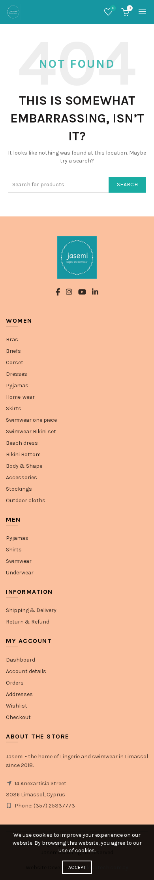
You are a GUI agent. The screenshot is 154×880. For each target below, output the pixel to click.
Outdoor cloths (25, 500)
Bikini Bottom (23, 454)
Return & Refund (27, 621)
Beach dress (22, 443)
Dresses (16, 374)
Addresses (19, 694)
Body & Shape (24, 466)
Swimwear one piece (31, 420)
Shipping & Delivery (31, 610)
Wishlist (113, 8)
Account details (26, 671)
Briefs (13, 351)
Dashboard (20, 659)
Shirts (14, 549)
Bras (12, 339)
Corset (14, 362)
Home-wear (20, 397)
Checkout (18, 717)
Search (127, 184)
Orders (15, 682)
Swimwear (19, 561)
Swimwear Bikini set (31, 431)
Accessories (21, 477)
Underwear (20, 572)
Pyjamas (17, 385)
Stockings (19, 489)
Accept (77, 867)
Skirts (13, 408)
